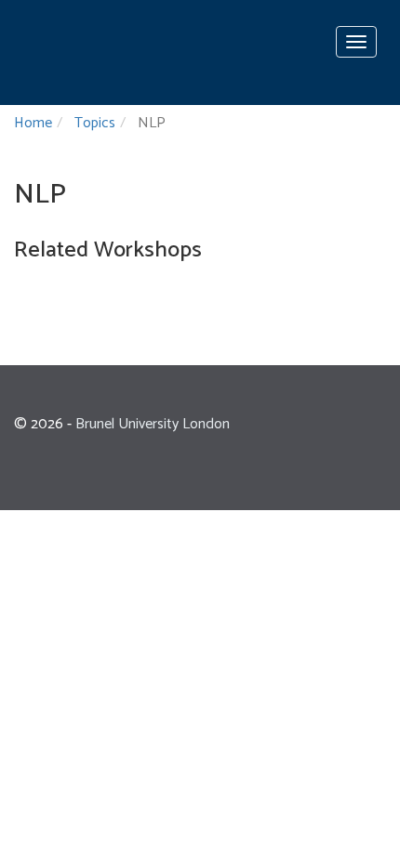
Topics (94, 123)
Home (33, 123)
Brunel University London (152, 424)
